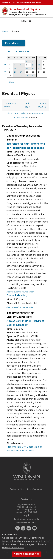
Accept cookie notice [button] (26, 554)
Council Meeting (17, 295)
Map (25, 515)
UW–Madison (18, 2)
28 (21, 75)
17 (39, 68)
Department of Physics (24, 9)
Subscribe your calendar (18, 113)
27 (15, 75)
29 (27, 75)
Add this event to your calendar (20, 291)
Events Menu (13, 43)
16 (33, 68)
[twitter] (17, 528)
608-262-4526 (30, 522)
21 (21, 72)
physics (39, 2)
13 (15, 68)
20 (15, 72)
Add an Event (12, 82)
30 (33, 75)
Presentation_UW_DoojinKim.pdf (24, 446)
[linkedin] (28, 528)
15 (27, 68)
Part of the (26, 489)
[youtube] (34, 528)
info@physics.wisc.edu (29, 519)
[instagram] (23, 528)
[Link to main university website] (26, 480)
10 (39, 65)
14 (21, 68)
